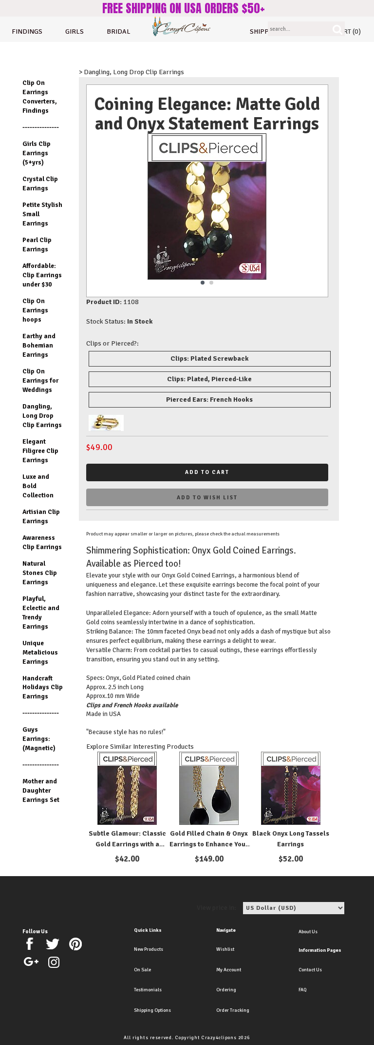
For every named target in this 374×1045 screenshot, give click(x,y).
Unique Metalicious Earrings (40, 652)
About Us (308, 932)
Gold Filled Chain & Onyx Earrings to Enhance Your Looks (208, 844)
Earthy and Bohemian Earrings (39, 345)
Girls (74, 31)
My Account (228, 970)
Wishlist (225, 949)
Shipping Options (152, 1010)
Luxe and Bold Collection (38, 485)
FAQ (302, 990)
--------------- (40, 127)
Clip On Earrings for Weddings (40, 380)
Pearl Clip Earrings (37, 244)
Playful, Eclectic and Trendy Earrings (40, 612)
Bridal (119, 31)
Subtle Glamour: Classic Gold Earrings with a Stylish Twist (127, 844)
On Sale (142, 970)
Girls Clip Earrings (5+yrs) (36, 153)
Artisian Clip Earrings (41, 516)
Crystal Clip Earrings (40, 183)
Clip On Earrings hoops (35, 310)
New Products (148, 949)
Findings (27, 31)
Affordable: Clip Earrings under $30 (42, 275)
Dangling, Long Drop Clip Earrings (42, 415)
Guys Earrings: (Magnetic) (39, 738)
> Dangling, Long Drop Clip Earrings (131, 72)
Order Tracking (232, 1010)
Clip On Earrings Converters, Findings (39, 97)
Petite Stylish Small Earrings (42, 214)
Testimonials (148, 990)
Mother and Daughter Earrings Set (40, 790)
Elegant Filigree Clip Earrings (40, 450)
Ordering (226, 990)
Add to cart (207, 472)
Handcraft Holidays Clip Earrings (42, 687)
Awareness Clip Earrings (42, 542)
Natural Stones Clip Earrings (39, 572)
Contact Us (310, 970)
